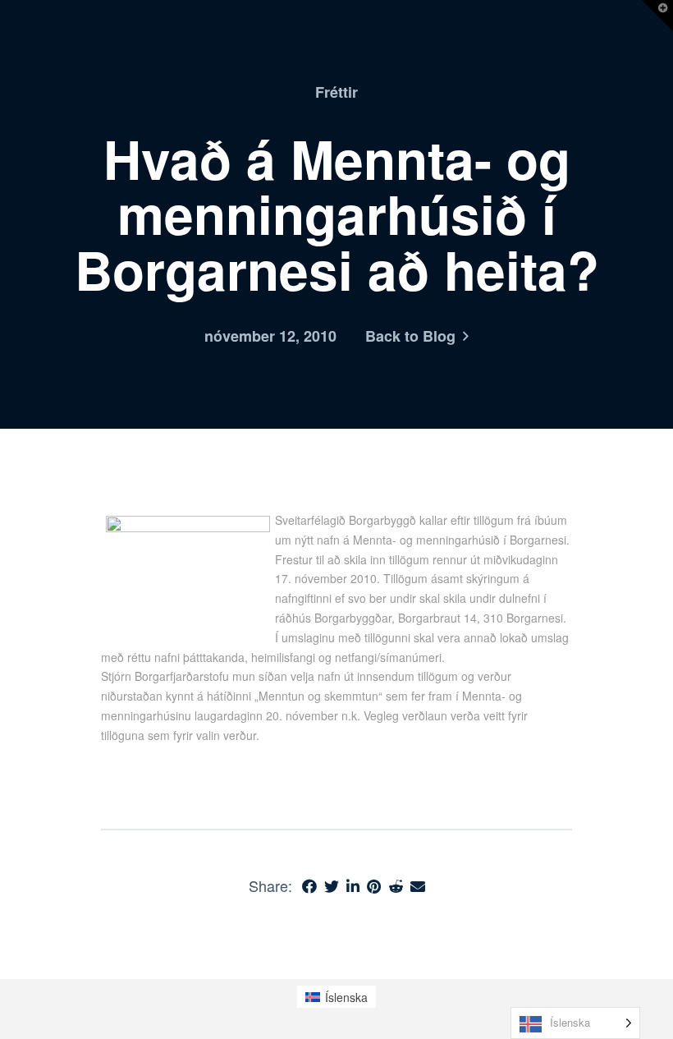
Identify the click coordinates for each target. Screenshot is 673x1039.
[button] (657, 15)
